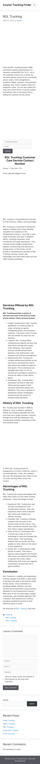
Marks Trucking (9, 724)
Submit (7, 151)
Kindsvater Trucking (10, 730)
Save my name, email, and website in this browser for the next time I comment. (19, 679)
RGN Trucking (11, 621)
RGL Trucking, (21, 609)
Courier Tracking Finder (17, 4)
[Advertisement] (20, 45)
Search (5, 700)
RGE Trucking (11, 618)
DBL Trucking (8, 727)
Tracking (9, 615)
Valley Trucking (9, 720)
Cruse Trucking (9, 734)
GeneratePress (20, 761)
